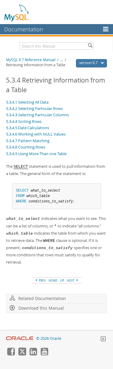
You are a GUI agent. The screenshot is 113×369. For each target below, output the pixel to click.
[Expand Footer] (103, 339)
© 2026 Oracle (48, 338)
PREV (42, 280)
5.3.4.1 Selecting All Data (27, 102)
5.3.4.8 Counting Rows (25, 147)
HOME (53, 280)
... (61, 60)
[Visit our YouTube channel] (44, 354)
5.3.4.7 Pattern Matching (27, 140)
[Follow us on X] (22, 354)
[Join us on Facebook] (11, 354)
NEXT (71, 280)
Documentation (23, 29)
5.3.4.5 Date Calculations (27, 127)
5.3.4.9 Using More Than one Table (36, 153)
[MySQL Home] (17, 13)
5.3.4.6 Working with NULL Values (35, 134)
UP (62, 280)
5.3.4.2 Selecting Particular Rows (34, 108)
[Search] (90, 46)
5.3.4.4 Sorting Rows (24, 121)
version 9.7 (89, 63)
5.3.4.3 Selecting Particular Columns (37, 114)
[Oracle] (19, 338)
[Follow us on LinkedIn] (33, 354)
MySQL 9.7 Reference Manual (30, 60)
